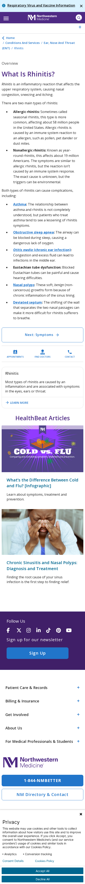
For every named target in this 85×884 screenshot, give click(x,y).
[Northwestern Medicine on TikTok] (51, 630)
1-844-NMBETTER (42, 780)
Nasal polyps (23, 285)
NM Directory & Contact (42, 794)
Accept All (42, 871)
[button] (5, 17)
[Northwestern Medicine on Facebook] (12, 630)
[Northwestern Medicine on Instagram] (31, 630)
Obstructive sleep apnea (33, 232)
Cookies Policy (44, 861)
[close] (81, 6)
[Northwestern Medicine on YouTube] (71, 630)
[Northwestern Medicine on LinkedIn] (41, 630)
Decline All (43, 879)
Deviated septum (27, 302)
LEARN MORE (16, 402)
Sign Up (37, 653)
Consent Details (13, 861)
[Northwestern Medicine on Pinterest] (61, 630)
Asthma (19, 204)
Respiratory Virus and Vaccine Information (41, 5)
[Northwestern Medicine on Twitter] (21, 630)
